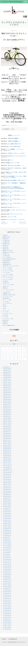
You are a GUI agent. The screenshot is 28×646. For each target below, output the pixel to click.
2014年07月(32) (7, 612)
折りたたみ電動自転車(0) (9, 325)
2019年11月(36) (7, 504)
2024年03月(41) (7, 416)
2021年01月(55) (7, 481)
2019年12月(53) (7, 503)
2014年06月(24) (7, 613)
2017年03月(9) (7, 557)
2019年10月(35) (7, 506)
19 (2, 356)
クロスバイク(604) (7, 269)
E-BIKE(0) (5, 323)
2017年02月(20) (7, 559)
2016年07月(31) (7, 571)
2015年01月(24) (7, 601)
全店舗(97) (5, 235)
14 (10, 353)
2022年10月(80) (7, 445)
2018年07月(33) (7, 532)
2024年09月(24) (7, 406)
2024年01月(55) (7, 419)
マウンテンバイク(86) (8, 271)
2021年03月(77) (7, 477)
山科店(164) (6, 245)
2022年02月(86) (7, 459)
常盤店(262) (6, 238)
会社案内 (4, 639)
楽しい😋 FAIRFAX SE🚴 (13, 146)
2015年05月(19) (7, 595)
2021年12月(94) (7, 462)
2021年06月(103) (7, 472)
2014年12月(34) (7, 603)
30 (17, 359)
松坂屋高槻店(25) (7, 264)
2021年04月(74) (7, 476)
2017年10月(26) (7, 545)
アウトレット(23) (7, 299)
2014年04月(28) (7, 617)
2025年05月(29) (7, 392)
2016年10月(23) (7, 566)
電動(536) (5, 288)
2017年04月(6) (7, 556)
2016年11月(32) (7, 564)
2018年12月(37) (7, 523)
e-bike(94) (5, 315)
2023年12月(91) (7, 421)
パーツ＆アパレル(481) (8, 289)
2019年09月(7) (7, 508)
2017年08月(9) (7, 549)
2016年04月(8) (7, 576)
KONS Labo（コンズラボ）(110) (11, 265)
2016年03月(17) (7, 578)
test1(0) (5, 306)
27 (6, 359)
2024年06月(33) (7, 411)
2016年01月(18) (7, 581)
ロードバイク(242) (7, 267)
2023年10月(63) (7, 425)
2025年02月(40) (7, 397)
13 (6, 353)
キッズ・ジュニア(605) (8, 284)
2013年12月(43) (7, 624)
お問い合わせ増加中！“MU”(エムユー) (16, 180)
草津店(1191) (6, 254)
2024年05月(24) (7, 413)
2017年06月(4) (7, 552)
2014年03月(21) (7, 619)
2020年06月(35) (7, 493)
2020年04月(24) (7, 496)
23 (17, 356)
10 (21, 351)
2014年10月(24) (7, 607)
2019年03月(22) (7, 518)
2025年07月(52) (7, 389)
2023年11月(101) (7, 423)
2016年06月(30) (7, 573)
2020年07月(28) (7, 491)
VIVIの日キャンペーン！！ (13, 207)
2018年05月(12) (7, 535)
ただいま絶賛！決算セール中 (14, 143)
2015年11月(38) (7, 584)
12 (2, 353)
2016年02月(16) (7, 579)
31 (21, 359)
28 (10, 359)
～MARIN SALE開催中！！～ (14, 138)
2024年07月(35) (7, 409)
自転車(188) (6, 320)
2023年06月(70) (7, 431)
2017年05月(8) (7, 554)
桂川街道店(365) (7, 260)
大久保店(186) (6, 240)
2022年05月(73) (7, 453)
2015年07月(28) (7, 591)
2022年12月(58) (7, 442)
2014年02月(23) (7, 620)
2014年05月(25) (7, 615)
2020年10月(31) (7, 486)
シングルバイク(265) (8, 274)
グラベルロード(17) (7, 313)
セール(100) (6, 301)
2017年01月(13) (7, 561)
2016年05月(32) (7, 574)
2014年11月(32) (7, 605)
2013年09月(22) (7, 629)
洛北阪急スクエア (6, 125)
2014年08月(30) (7, 610)
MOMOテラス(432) (7, 250)
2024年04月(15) (7, 414)
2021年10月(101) (7, 465)
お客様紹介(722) (7, 293)
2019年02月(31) (7, 520)
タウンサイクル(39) (7, 279)
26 (2, 359)
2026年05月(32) (7, 372)
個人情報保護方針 (13, 639)
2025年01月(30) (7, 399)
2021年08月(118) (7, 469)
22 (14, 356)
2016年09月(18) (7, 567)
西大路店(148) (6, 243)
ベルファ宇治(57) (7, 257)
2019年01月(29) (7, 522)
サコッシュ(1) (6, 310)
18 (25, 353)
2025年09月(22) (7, 385)
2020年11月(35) (7, 484)
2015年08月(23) (7, 590)
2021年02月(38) (7, 479)
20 (6, 356)
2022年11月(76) (7, 443)
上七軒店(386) (6, 255)
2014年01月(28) (7, 622)
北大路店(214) (6, 242)
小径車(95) (5, 281)
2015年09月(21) (7, 588)
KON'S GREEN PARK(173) (9, 259)
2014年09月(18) (7, 608)
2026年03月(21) (7, 375)
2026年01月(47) (7, 379)
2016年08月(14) (7, 569)
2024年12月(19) (7, 401)
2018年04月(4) (7, 537)
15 (14, 353)
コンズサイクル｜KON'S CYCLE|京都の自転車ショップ (14, 1)
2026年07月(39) (7, 368)
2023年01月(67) (7, 440)
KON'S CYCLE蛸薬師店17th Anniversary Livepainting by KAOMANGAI (12, 187)
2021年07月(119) (7, 470)
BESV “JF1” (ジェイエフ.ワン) (14, 214)
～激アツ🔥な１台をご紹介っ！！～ (15, 165)
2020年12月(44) (7, 482)
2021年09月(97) (7, 467)
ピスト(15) (5, 316)
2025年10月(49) (7, 384)
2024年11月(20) (7, 402)
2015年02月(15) (7, 600)
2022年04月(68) (7, 455)
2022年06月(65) (7, 452)
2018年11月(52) (7, 525)
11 (25, 351)
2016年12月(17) (7, 562)
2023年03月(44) (7, 436)
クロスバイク (14, 125)
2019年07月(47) (7, 511)
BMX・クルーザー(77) (8, 276)
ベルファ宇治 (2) (7, 303)
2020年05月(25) (7, 494)
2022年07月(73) (7, 450)
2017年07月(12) (7, 550)
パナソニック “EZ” (11, 216)
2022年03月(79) (7, 457)
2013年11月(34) (7, 625)
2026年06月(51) (7, 370)
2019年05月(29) (7, 515)
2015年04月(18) (7, 596)
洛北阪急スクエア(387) (8, 252)
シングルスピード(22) (8, 318)
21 (10, 356)
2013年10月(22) (7, 627)
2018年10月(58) (7, 527)
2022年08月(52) (7, 448)
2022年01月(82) (7, 460)
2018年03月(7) (7, 539)
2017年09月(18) (7, 547)
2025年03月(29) (7, 396)
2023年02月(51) (7, 438)
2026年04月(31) (7, 374)
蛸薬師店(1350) (6, 237)
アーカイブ (14, 364)
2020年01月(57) (7, 501)
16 (17, 353)
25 (25, 356)
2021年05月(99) (7, 474)
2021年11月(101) (7, 464)
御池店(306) (6, 248)
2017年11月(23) (7, 544)
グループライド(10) (7, 296)
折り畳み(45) (6, 283)
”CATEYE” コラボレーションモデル (16, 153)
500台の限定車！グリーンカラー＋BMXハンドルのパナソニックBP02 (13, 177)
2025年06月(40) (7, 391)
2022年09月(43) (7, 447)
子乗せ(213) (6, 286)
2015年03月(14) (7, 598)
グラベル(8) (5, 311)
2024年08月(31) (7, 407)
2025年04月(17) (7, 394)
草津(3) (4, 305)
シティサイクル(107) (8, 277)
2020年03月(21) (7, 498)
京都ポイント (10, 160)
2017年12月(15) (7, 542)
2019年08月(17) (7, 510)
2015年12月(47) (7, 583)
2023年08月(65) (7, 428)
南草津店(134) (6, 262)
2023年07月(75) (7, 430)
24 (21, 356)
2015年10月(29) (7, 586)
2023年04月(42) (7, 435)
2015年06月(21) (7, 593)
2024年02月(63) (7, 418)
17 (21, 353)
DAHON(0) (5, 322)
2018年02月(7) (7, 540)
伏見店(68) (5, 247)
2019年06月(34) (7, 513)
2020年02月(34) (7, 499)
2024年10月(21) (7, 404)
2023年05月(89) (7, 433)
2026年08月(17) (7, 367)
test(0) (4, 308)
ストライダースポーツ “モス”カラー (16, 219)
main (14, 222)
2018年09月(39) (7, 528)
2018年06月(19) (7, 533)
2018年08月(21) (7, 530)
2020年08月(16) (7, 489)
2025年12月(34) (7, 380)
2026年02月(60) (7, 377)
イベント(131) (6, 291)
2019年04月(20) (7, 516)
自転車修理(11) (6, 298)
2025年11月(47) (7, 382)
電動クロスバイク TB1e (13, 162)
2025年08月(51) (7, 387)
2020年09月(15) (7, 487)
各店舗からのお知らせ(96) (9, 294)
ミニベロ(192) (6, 272)
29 (14, 359)
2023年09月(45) (7, 426)
